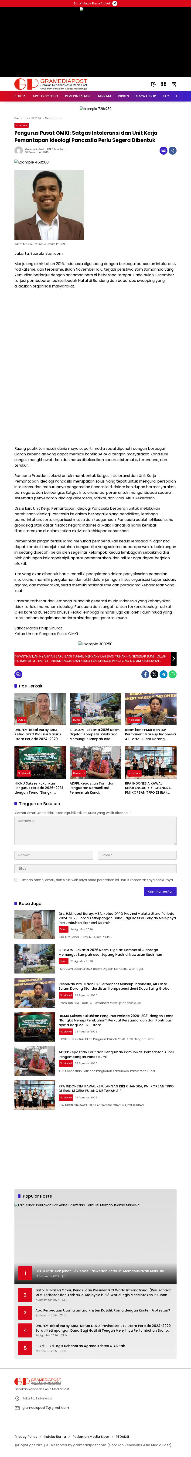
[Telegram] (163, 674)
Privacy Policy (25, 1436)
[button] (153, 84)
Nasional (21, 125)
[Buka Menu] (163, 84)
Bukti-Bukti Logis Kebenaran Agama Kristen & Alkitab (80, 1346)
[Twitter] (154, 674)
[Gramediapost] (50, 84)
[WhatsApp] (173, 674)
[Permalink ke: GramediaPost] (19, 150)
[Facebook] (145, 674)
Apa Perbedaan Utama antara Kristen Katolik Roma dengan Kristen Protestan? (102, 1310)
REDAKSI (122, 1436)
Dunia (21, 720)
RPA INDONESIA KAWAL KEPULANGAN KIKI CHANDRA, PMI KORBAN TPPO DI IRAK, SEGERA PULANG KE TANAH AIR (150, 788)
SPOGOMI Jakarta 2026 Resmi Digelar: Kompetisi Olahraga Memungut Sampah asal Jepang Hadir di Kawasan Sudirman (95, 734)
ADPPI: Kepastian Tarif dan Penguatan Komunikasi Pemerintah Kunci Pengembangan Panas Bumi (93, 788)
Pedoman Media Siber (90, 1436)
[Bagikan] (173, 151)
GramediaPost (34, 149)
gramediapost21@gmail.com (45, 1407)
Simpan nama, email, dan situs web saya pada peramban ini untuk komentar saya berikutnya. (97, 880)
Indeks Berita (55, 1436)
